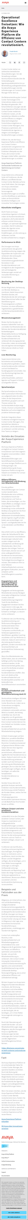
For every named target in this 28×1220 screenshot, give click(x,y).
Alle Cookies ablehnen (14, 1212)
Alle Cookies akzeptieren (14, 1217)
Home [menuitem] (3, 8)
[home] (5, 3)
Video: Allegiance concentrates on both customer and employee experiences (13, 1050)
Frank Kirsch (14, 51)
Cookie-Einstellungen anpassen (14, 1208)
